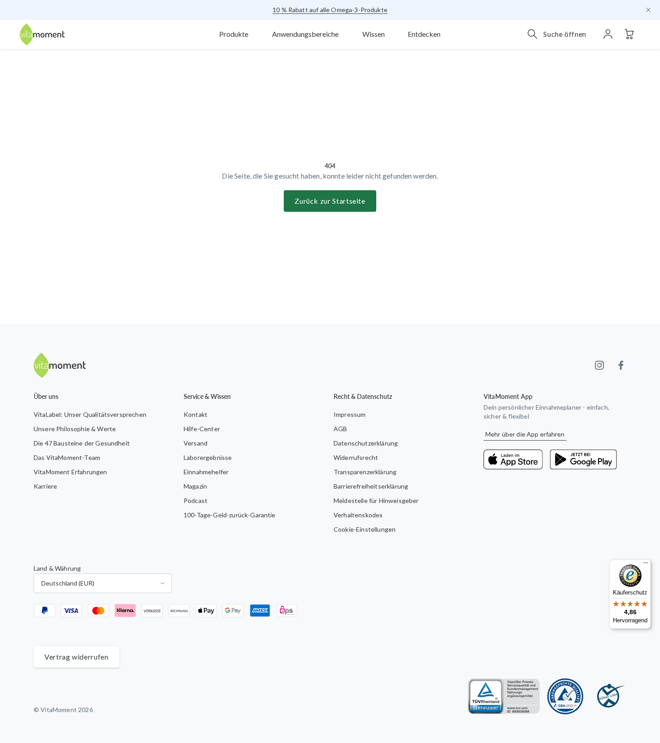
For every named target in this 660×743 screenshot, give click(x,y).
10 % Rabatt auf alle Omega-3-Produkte (330, 9)
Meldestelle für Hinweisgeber (376, 500)
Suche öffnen (564, 34)
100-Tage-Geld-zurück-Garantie (230, 515)
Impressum (349, 414)
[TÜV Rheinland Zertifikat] (504, 696)
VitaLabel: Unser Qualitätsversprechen (90, 414)
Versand (195, 443)
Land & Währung (57, 568)
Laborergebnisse (208, 457)
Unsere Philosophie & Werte (75, 429)
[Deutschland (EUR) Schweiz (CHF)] (103, 583)
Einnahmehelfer (206, 472)
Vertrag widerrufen (76, 656)
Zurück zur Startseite (330, 201)
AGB (340, 429)
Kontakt (195, 414)
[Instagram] (599, 365)
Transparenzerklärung (365, 472)
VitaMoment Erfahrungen (70, 472)
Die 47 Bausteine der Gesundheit (82, 443)
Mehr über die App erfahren (525, 434)
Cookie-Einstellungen (365, 529)
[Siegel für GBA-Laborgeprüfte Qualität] (565, 696)
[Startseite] (42, 34)
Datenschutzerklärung (366, 443)
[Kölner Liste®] (608, 696)
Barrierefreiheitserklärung (371, 486)
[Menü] (645, 564)
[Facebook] (621, 365)
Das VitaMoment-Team (67, 457)
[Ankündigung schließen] (648, 10)
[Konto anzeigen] (608, 34)
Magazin (195, 486)
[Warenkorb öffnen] (629, 34)
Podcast (195, 500)
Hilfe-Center (202, 429)
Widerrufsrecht (356, 457)
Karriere (45, 486)
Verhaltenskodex (358, 515)
